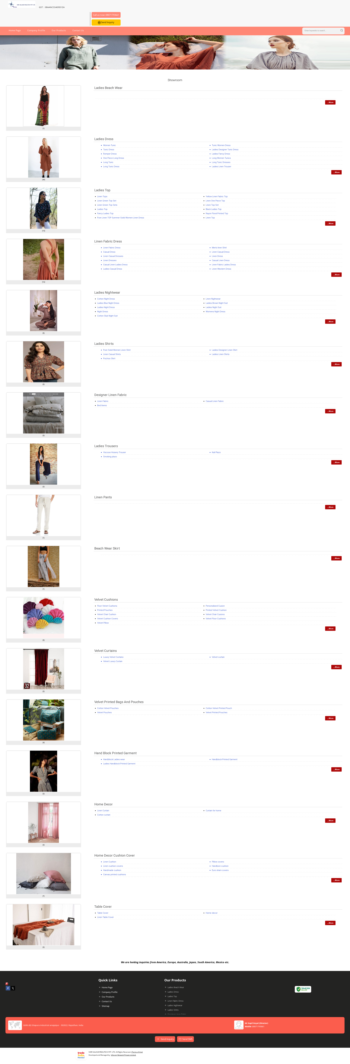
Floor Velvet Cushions (107, 606)
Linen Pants (103, 497)
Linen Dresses (109, 260)
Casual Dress (109, 252)
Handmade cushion (112, 870)
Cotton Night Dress (106, 299)
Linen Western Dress (221, 269)
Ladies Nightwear (107, 292)
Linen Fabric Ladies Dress (224, 264)
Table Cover (103, 907)
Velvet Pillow (103, 623)
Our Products (59, 30)
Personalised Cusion (215, 606)
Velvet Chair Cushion (106, 614)
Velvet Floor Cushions (216, 618)
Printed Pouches (105, 610)
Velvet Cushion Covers (107, 618)
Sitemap (105, 1006)
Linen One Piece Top (215, 200)
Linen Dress (217, 256)
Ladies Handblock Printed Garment (119, 763)
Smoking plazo (110, 456)
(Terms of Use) (137, 1052)
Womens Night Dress (215, 311)
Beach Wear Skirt (107, 548)
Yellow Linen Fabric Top (217, 196)
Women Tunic (109, 145)
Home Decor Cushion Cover (114, 855)
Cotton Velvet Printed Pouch (219, 708)
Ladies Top (102, 190)
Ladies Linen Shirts (220, 354)
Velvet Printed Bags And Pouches (119, 702)
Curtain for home (213, 810)
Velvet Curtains (105, 651)
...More (330, 102)
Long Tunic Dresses (221, 162)
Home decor (212, 913)
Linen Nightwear (213, 299)
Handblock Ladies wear (114, 759)
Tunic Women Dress (221, 145)
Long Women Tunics (221, 158)
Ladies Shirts (104, 344)
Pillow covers (218, 862)
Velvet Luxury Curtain (112, 661)
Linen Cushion (109, 862)
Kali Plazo (216, 452)
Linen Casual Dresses (113, 256)
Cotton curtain (103, 815)
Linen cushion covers (113, 866)
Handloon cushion (220, 866)
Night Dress (102, 311)
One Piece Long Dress (113, 158)
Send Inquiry (107, 22)
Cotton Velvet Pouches (108, 708)
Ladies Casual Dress (112, 269)
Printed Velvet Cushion (216, 610)
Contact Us (78, 30)
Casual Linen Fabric (215, 401)
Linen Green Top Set (106, 200)
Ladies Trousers (106, 446)
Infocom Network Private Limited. (123, 1055)
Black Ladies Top (213, 209)
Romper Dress (110, 154)
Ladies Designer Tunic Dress (225, 149)
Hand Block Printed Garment (115, 753)
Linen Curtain (103, 810)
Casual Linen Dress (221, 260)
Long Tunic (108, 162)
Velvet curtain (218, 657)
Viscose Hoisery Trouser (114, 452)
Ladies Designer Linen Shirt (224, 350)
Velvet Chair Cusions (215, 614)
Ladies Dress (103, 139)
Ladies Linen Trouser (221, 166)
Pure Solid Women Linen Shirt (117, 350)
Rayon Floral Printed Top (217, 213)
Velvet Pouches (104, 712)
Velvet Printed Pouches (216, 712)
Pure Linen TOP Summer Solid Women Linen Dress (120, 217)
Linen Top (210, 217)
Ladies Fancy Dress (221, 154)
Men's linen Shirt (219, 247)
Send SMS (187, 1039)
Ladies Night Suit (213, 307)
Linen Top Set (212, 205)
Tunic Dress (108, 149)
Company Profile (36, 30)
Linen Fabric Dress (108, 241)
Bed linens (102, 405)
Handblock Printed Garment (224, 759)
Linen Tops (102, 196)
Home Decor (103, 804)
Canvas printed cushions (114, 874)
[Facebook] (8, 989)
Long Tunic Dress (111, 166)
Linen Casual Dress (221, 252)
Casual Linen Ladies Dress (115, 264)
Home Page (15, 30)
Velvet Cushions (106, 600)
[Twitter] (13, 989)
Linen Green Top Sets (107, 205)
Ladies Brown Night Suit (217, 303)
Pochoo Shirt (109, 358)
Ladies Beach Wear (108, 88)
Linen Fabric (102, 401)
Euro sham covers (220, 870)
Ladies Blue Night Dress (108, 303)
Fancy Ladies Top (105, 213)
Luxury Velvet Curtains (113, 657)
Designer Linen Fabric (110, 395)
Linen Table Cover (105, 917)
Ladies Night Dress (106, 307)
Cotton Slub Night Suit (107, 316)
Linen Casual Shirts (112, 354)
